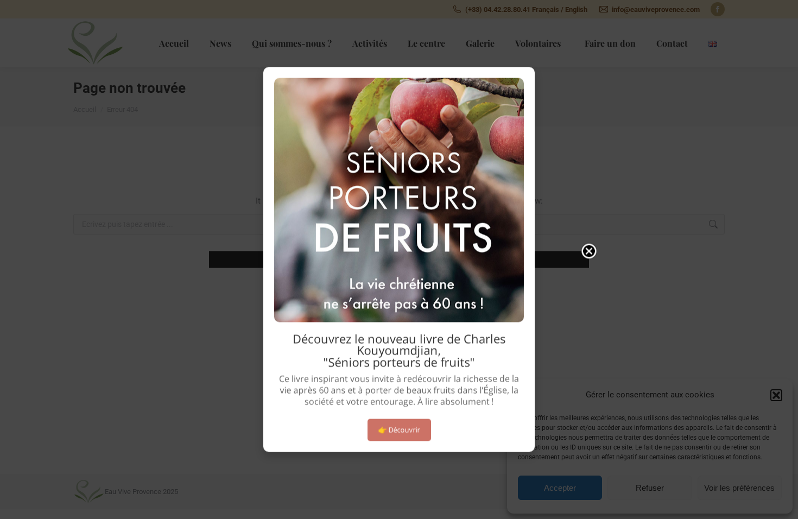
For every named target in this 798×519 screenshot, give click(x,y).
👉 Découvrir (399, 429)
